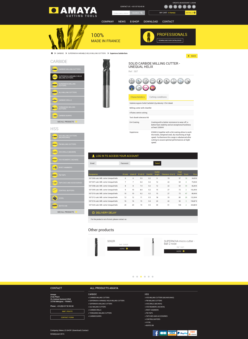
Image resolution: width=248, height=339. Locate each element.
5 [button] (148, 276)
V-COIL (148, 322)
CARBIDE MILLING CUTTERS (99, 297)
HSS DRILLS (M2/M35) (154, 304)
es (180, 7)
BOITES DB (150, 325)
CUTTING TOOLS (82, 16)
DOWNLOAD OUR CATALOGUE (170, 40)
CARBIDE (60, 53)
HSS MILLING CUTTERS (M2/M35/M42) (160, 297)
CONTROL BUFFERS (153, 319)
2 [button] (137, 276)
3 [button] (141, 276)
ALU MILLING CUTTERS (98, 307)
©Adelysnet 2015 (57, 334)
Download (151, 21)
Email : (93, 163)
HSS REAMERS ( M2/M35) (155, 307)
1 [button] (133, 276)
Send (157, 163)
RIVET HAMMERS (152, 310)
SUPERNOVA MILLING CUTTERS (101, 304)
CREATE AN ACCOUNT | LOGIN (184, 3)
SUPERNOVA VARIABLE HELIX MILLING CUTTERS (87, 53)
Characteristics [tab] (138, 97)
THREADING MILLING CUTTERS (101, 313)
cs (189, 7)
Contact (168, 21)
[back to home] (194, 7)
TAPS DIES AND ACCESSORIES (157, 316)
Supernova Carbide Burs (118, 53)
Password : (125, 163)
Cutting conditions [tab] (158, 97)
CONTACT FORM (67, 317)
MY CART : (176, 12)
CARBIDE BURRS (95, 316)
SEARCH (135, 13)
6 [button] (152, 276)
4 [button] (145, 276)
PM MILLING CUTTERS (154, 301)
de (175, 7)
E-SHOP (134, 21)
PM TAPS (149, 313)
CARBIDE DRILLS (95, 310)
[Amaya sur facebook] (154, 333)
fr (166, 7)
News (122, 21)
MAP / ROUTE (67, 311)
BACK (193, 56)
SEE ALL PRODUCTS (65, 121)
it (184, 7)
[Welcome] (51, 53)
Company (108, 21)
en (171, 7)
